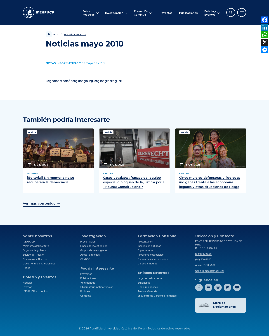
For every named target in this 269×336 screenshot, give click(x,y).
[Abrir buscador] (230, 12)
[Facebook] (264, 20)
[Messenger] (264, 50)
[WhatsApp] (264, 35)
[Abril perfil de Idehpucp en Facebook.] (199, 287)
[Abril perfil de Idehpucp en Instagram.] (218, 287)
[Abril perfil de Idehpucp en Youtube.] (237, 287)
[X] (264, 42)
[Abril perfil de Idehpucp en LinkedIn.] (208, 287)
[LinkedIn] (264, 27)
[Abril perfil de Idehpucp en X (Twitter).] (227, 287)
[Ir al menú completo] (241, 12)
